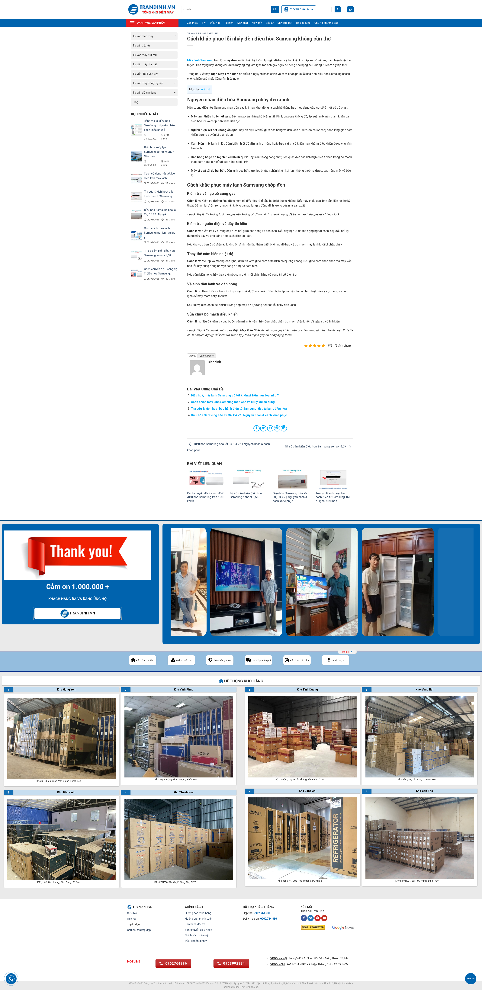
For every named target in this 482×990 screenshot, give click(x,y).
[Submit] (275, 9)
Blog (135, 102)
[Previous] (168, 586)
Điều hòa (215, 22)
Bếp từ (270, 22)
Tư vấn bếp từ (141, 45)
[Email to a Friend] (270, 428)
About (192, 355)
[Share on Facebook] (256, 428)
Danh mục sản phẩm (151, 22)
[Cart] (350, 9)
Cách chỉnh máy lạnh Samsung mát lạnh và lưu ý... (159, 232)
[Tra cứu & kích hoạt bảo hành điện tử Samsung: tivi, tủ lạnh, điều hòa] (334, 479)
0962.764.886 (262, 913)
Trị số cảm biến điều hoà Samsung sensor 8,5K (316, 446)
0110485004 (203, 983)
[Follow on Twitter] (310, 918)
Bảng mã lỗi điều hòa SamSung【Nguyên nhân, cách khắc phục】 (159, 125)
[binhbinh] (197, 367)
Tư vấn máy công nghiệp (148, 83)
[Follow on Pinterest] (317, 918)
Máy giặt (242, 22)
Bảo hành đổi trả (195, 924)
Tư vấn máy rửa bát (145, 64)
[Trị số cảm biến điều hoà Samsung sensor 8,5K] (248, 479)
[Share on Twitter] (263, 428)
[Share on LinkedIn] (284, 428)
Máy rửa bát (285, 22)
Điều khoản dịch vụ (196, 941)
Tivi (204, 22)
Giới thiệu (192, 22)
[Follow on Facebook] (304, 918)
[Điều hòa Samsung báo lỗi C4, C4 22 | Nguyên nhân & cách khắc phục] (291, 479)
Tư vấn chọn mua (301, 9)
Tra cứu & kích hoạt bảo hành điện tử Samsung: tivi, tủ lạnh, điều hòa (239, 408)
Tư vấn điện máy (143, 36)
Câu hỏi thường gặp (326, 22)
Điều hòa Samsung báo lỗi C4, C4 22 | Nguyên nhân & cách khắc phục (239, 415)
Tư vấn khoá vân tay (145, 73)
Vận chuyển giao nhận (198, 929)
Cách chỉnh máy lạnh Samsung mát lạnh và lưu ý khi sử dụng (233, 402)
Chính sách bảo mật (197, 935)
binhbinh (214, 362)
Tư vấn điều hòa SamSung (203, 33)
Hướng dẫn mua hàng (198, 913)
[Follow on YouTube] (324, 918)
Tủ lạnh (229, 22)
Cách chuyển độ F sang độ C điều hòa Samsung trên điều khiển (205, 497)
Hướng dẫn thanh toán (198, 918)
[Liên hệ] (470, 979)
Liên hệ (131, 919)
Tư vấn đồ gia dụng (144, 92)
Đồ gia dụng (303, 22)
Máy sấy (257, 22)
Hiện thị (205, 89)
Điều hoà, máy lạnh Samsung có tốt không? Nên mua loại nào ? (235, 395)
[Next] (476, 586)
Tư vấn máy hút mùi (145, 55)
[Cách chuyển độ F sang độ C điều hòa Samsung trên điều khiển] (205, 479)
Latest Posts (207, 355)
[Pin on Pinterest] (277, 428)
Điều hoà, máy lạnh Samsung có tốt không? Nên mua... (159, 152)
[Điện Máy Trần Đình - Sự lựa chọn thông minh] (151, 9)
